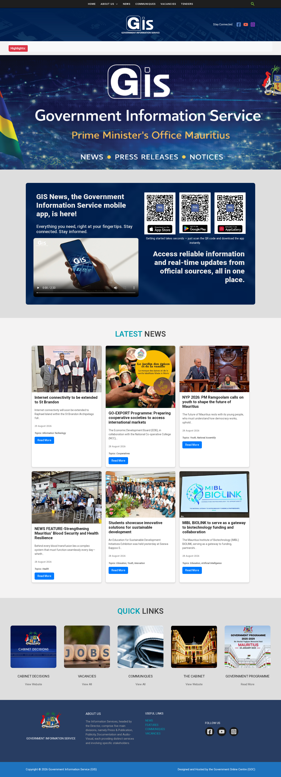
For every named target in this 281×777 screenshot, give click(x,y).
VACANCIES (168, 3)
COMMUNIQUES (145, 3)
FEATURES (151, 725)
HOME (92, 3)
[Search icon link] (252, 4)
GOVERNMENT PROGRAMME (248, 676)
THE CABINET (194, 676)
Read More (44, 440)
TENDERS (187, 3)
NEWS (126, 3)
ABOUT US (107, 3)
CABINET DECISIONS (34, 676)
